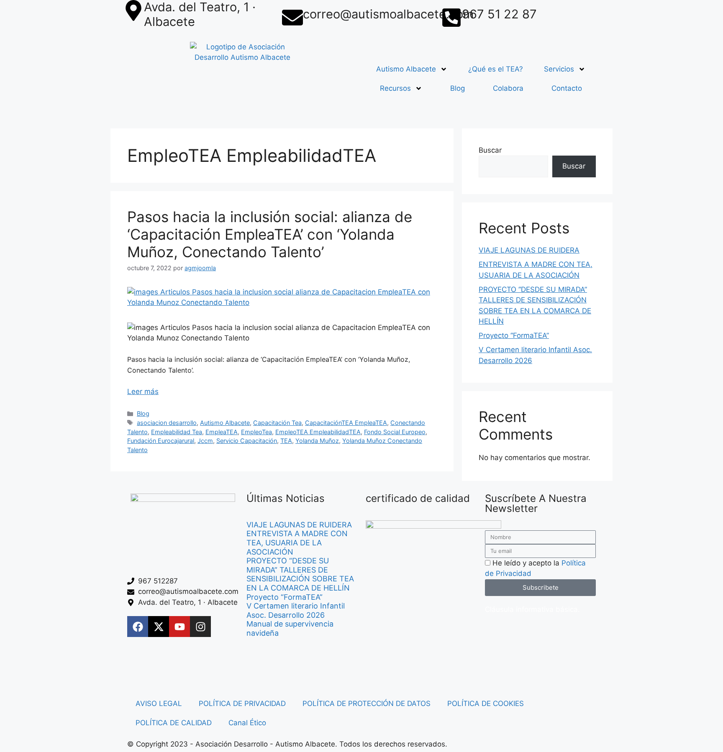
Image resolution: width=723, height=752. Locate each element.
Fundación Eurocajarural (160, 440)
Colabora (508, 88)
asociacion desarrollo (167, 422)
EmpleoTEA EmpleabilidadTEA (318, 431)
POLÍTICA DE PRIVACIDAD (242, 703)
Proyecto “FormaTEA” (514, 335)
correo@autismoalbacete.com (388, 14)
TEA (286, 440)
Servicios (559, 69)
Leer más (143, 391)
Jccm (205, 440)
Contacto (566, 88)
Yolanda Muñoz (317, 440)
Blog (457, 88)
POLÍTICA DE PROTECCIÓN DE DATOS (367, 703)
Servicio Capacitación (246, 440)
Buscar (490, 150)
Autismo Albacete (406, 69)
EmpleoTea (256, 431)
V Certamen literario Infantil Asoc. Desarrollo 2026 (295, 610)
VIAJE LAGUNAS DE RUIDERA (529, 250)
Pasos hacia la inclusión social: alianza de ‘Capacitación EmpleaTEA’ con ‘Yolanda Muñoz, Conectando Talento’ (269, 234)
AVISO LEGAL (159, 703)
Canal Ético (247, 723)
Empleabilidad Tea (176, 431)
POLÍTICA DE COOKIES (485, 703)
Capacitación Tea (277, 422)
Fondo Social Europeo (395, 431)
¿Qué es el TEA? (495, 69)
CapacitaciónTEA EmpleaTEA (346, 422)
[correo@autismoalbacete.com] (292, 17)
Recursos (395, 88)
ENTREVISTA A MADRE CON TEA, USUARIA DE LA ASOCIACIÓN (297, 542)
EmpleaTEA (221, 431)
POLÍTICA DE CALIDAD (174, 723)
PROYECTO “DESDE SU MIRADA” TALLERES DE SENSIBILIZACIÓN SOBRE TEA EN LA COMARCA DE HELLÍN (300, 574)
